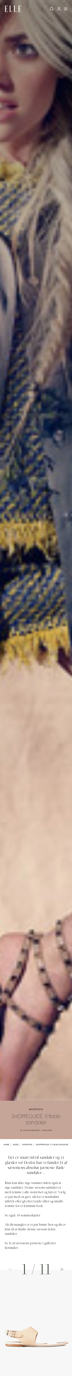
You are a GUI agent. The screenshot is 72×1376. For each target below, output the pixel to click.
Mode (16, 1145)
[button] (62, 1269)
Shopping (36, 1110)
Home (6, 1145)
